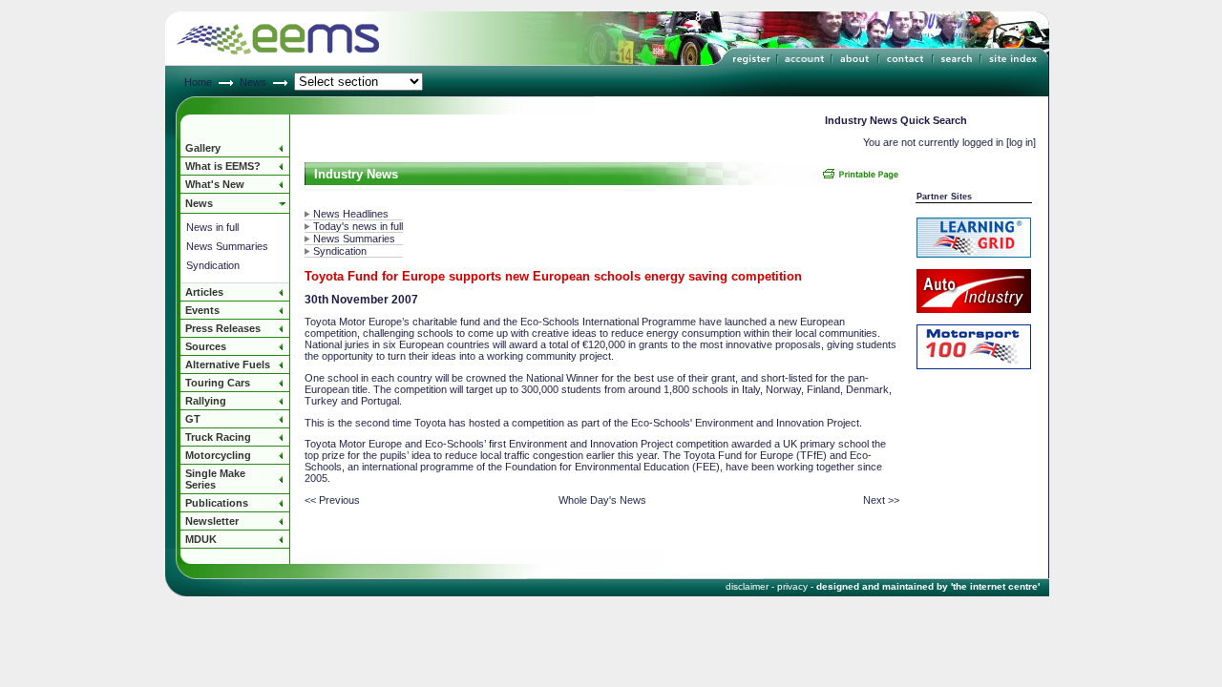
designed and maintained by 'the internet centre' (928, 586)
